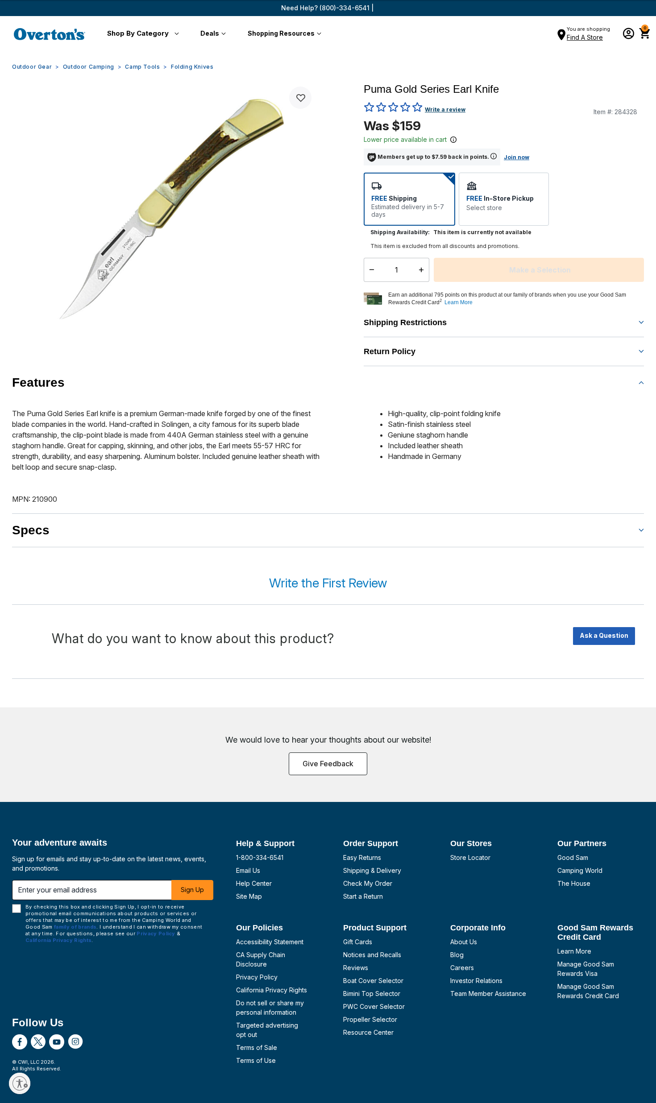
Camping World (579, 870)
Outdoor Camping (88, 66)
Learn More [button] (458, 302)
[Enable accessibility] (19, 1083)
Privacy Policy (257, 977)
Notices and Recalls (372, 954)
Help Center (254, 883)
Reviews (355, 967)
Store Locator (470, 857)
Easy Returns (362, 857)
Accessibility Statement (269, 942)
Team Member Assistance (488, 993)
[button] (141, 34)
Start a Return (363, 896)
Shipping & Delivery (372, 870)
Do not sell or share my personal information (270, 1007)
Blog (457, 954)
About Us (463, 942)
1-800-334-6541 (259, 857)
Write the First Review (328, 583)
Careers (462, 967)
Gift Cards (357, 942)
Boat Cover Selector (373, 980)
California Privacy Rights (271, 990)
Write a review (445, 109)
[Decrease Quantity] (369, 269)
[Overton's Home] (49, 34)
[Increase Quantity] (423, 269)
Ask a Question (604, 635)
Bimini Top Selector (371, 993)
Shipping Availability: (400, 232)
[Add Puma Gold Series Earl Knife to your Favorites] (300, 98)
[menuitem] (141, 34)
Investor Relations (476, 980)
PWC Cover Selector (374, 1006)
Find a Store (585, 37)
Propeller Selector (370, 1019)
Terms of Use (256, 1060)
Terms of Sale (256, 1047)
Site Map (249, 896)
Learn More (574, 951)
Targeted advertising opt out (267, 1029)
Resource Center (368, 1032)
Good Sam (572, 857)
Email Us (248, 870)
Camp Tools (142, 66)
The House (573, 883)
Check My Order (367, 883)
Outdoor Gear (32, 66)
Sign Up (192, 889)
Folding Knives (192, 66)
